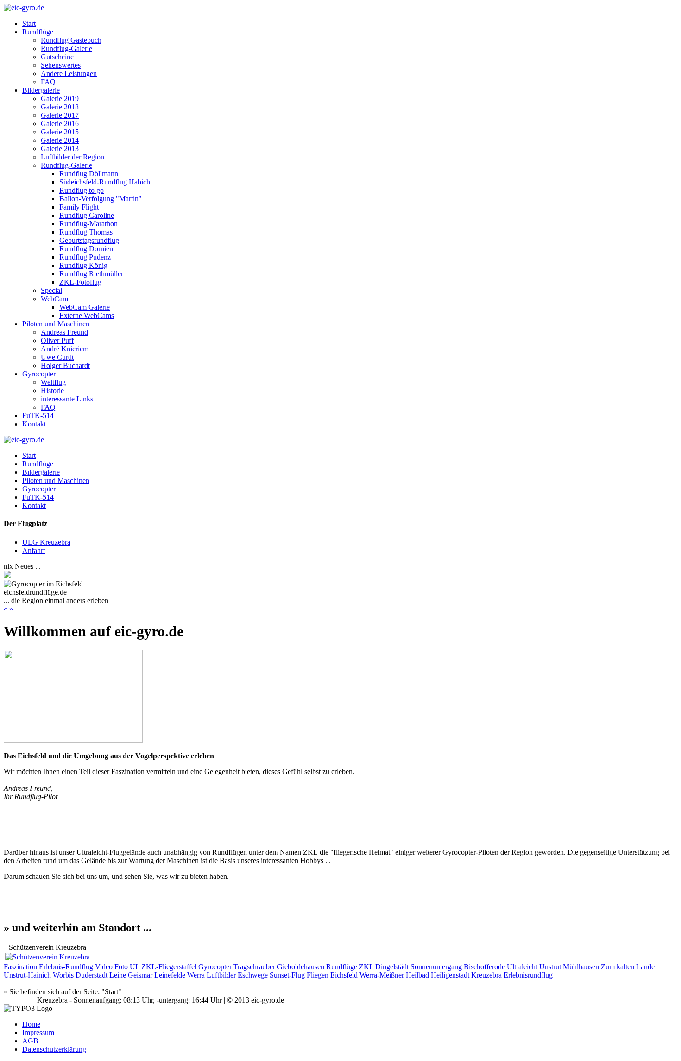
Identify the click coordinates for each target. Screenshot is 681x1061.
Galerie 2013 (60, 148)
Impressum (38, 1032)
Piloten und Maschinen (55, 324)
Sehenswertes (61, 65)
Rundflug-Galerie (66, 48)
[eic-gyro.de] (24, 8)
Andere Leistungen (69, 73)
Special (51, 290)
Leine (117, 975)
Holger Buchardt (65, 365)
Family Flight (79, 207)
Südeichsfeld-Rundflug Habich (104, 182)
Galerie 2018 (60, 107)
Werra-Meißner (381, 975)
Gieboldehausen (300, 967)
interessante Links (67, 399)
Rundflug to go (81, 190)
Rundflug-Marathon (88, 224)
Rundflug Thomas (86, 232)
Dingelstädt (392, 967)
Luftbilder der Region (72, 157)
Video (104, 967)
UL (134, 967)
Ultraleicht (522, 967)
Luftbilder (221, 975)
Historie (52, 390)
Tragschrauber (254, 967)
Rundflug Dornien (86, 249)
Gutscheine (57, 57)
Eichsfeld (344, 975)
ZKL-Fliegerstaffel (168, 967)
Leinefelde (169, 975)
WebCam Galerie (84, 307)
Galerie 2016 (60, 123)
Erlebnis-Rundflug (66, 967)
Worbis (63, 975)
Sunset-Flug (287, 975)
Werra (196, 975)
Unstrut (550, 967)
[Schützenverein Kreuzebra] (47, 957)
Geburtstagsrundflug (89, 240)
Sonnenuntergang (436, 967)
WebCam (54, 299)
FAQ (48, 82)
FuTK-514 (38, 415)
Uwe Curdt (57, 357)
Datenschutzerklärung (54, 1049)
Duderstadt (91, 975)
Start (29, 23)
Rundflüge (37, 32)
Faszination (20, 967)
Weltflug (53, 382)
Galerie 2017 (60, 115)
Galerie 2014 (60, 140)
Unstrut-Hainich (27, 975)
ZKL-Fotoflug (80, 282)
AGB (30, 1041)
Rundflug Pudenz (85, 257)
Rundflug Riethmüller (91, 274)
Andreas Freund (64, 332)
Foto (121, 967)
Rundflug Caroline (86, 215)
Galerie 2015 (60, 132)
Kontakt (34, 424)
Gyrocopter (39, 374)
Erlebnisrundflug (528, 975)
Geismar (140, 975)
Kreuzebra (486, 975)
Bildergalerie (41, 90)
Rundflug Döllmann (88, 174)
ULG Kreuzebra (46, 542)
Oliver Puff (57, 340)
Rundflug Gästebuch (71, 40)
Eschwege (253, 975)
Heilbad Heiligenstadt (437, 975)
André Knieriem (64, 349)
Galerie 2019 (60, 98)
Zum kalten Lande (628, 967)
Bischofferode (484, 967)
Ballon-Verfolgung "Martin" (100, 199)
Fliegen (317, 975)
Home (31, 1024)
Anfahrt (33, 550)
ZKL (366, 967)
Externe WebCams (86, 315)
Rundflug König (83, 265)
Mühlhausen (581, 967)
